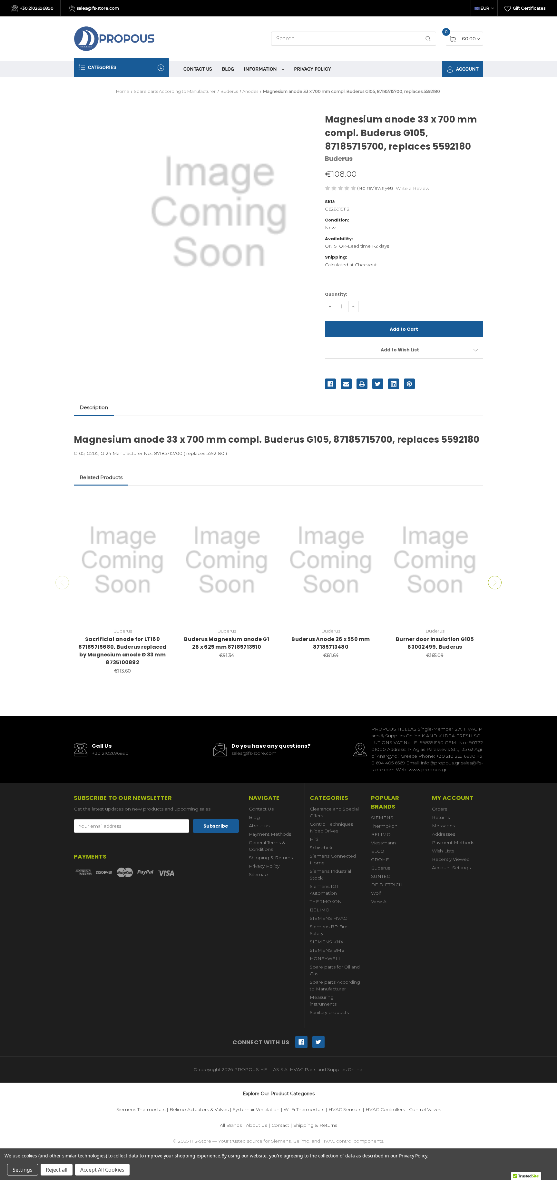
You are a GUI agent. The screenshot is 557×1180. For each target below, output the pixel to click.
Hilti (314, 839)
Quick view (161, 502)
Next (495, 582)
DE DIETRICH (387, 885)
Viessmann (383, 843)
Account (466, 69)
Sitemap (258, 874)
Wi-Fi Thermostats (304, 1109)
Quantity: (336, 294)
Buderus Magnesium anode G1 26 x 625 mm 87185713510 (226, 643)
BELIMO (319, 910)
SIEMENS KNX (326, 942)
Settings (23, 1169)
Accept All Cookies (102, 1169)
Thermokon (384, 826)
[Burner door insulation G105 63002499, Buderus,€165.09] (435, 560)
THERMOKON (326, 901)
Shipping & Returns (271, 857)
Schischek (321, 848)
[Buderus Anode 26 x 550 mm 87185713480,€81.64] (330, 560)
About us (259, 826)
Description (94, 407)
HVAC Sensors (344, 1109)
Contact (280, 1125)
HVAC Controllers (385, 1109)
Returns (441, 817)
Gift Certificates (528, 8)
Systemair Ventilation (256, 1109)
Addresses (443, 834)
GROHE (380, 859)
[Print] (362, 384)
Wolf (376, 893)
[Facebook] (330, 384)
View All (379, 901)
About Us (256, 1125)
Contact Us (197, 69)
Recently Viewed (451, 859)
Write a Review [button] (412, 188)
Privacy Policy (312, 69)
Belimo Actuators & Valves (199, 1109)
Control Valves (425, 1109)
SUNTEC (380, 876)
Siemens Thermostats (140, 1109)
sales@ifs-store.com (97, 8)
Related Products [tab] (101, 477)
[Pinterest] (409, 384)
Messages (443, 826)
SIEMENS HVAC (328, 918)
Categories (101, 67)
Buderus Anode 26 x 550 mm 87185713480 (330, 643)
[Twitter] (377, 384)
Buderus (380, 868)
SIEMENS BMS (327, 950)
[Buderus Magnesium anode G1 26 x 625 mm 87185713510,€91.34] (226, 560)
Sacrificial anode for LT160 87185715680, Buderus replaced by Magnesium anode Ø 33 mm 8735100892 (122, 650)
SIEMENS (382, 818)
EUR (485, 8)
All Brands (231, 1125)
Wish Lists (443, 851)
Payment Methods (270, 834)
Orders (439, 809)
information (261, 69)
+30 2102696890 (36, 8)
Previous (62, 582)
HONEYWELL (325, 958)
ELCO (377, 851)
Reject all (56, 1169)
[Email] (346, 384)
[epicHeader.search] (428, 39)
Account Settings (451, 867)
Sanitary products (329, 1012)
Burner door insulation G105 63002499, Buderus (435, 643)
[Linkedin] (393, 384)
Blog (228, 69)
